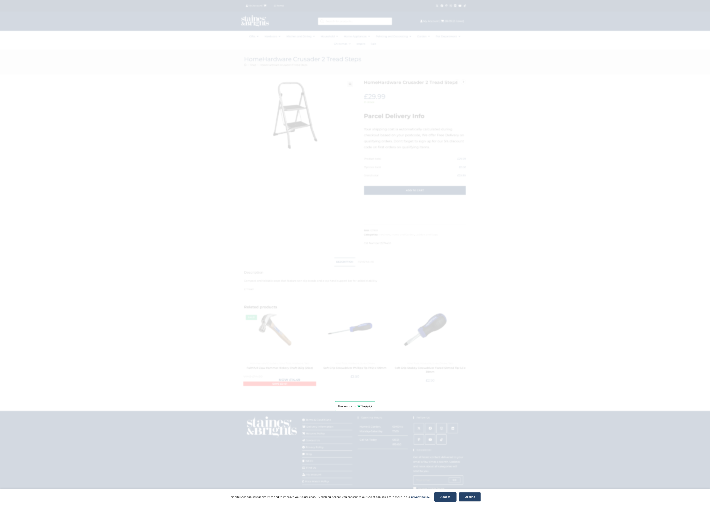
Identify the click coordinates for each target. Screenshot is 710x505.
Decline (470, 497)
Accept (445, 497)
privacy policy (420, 497)
